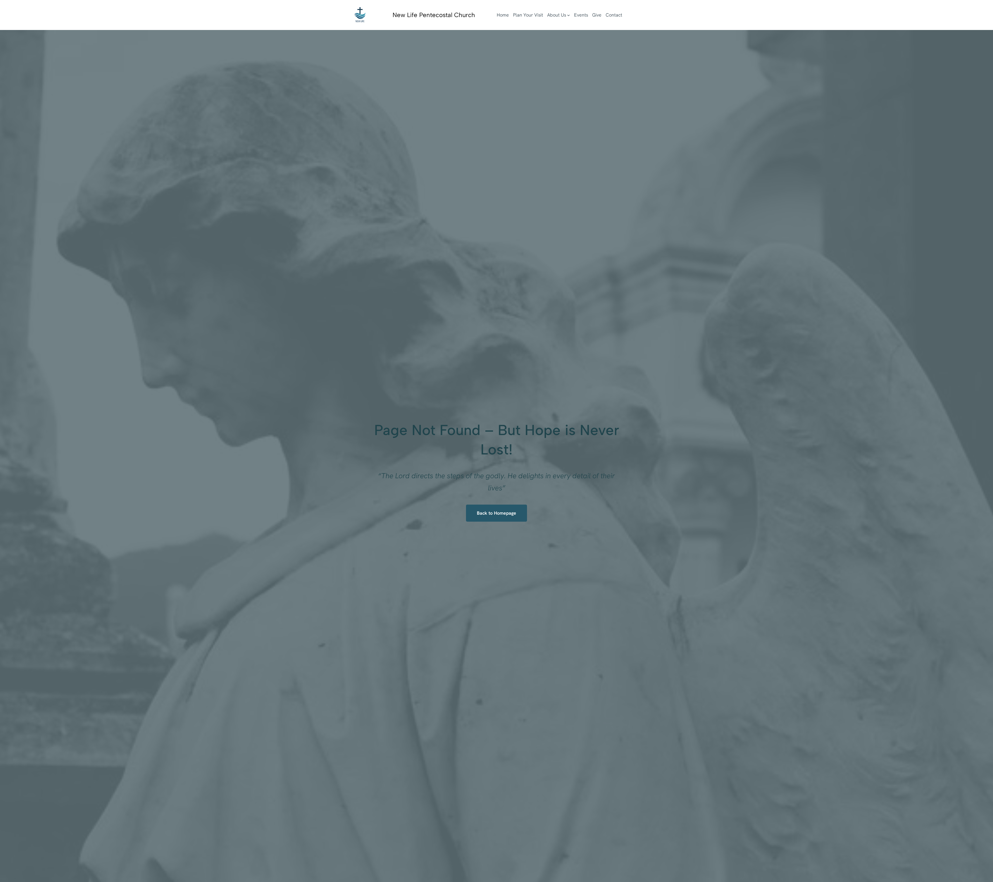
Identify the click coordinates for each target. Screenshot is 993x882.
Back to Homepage (496, 513)
